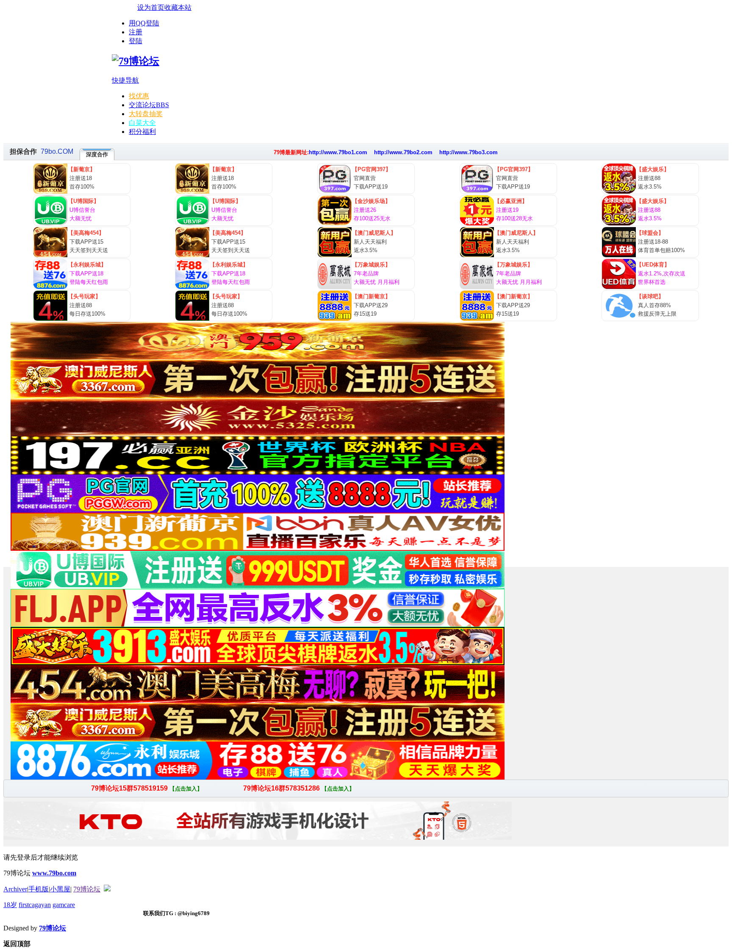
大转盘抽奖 (146, 113)
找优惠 (139, 96)
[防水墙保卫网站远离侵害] (107, 889)
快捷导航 (125, 80)
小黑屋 (60, 889)
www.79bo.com (54, 873)
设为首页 (150, 7)
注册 (135, 32)
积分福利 (142, 131)
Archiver (15, 889)
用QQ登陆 (144, 23)
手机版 (38, 889)
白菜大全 (142, 122)
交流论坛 (149, 104)
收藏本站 (177, 7)
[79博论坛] (135, 61)
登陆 (135, 40)
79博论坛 (86, 889)
